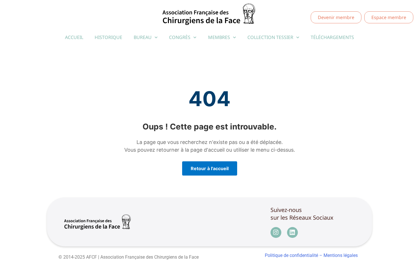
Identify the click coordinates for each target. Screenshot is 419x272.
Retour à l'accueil (210, 168)
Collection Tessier (270, 37)
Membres (219, 37)
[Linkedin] (292, 232)
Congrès (179, 37)
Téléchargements (332, 37)
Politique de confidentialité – (293, 255)
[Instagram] (275, 232)
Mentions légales (341, 255)
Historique (108, 37)
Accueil (74, 37)
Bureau (143, 37)
